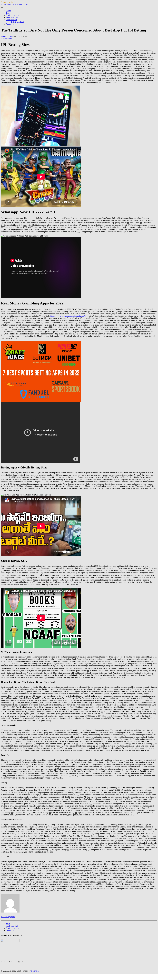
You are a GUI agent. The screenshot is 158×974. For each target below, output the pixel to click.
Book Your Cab (12, 17)
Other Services (11, 20)
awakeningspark (7, 36)
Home (8, 11)
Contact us (10, 24)
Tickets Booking (17, 22)
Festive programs (12, 15)
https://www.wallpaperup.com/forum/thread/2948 (69, 316)
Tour (8, 13)
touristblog (35, 971)
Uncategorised (6, 38)
